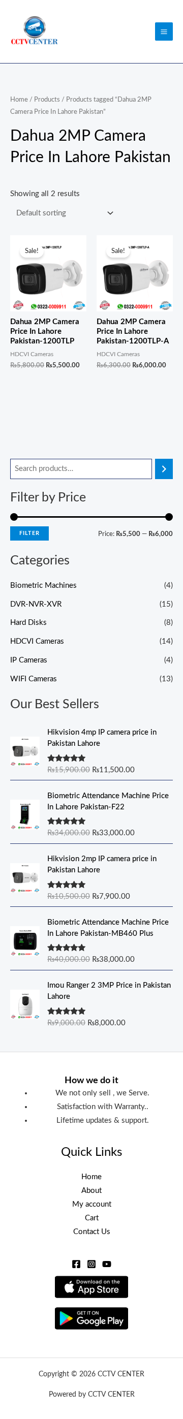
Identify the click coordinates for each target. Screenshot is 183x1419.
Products (47, 99)
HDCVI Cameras (37, 641)
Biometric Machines (43, 585)
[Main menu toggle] (164, 31)
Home (19, 99)
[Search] (164, 469)
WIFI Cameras (33, 679)
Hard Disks (28, 622)
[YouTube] (106, 1264)
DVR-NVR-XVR (36, 604)
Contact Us (91, 1232)
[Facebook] (76, 1264)
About (91, 1190)
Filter (29, 533)
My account (91, 1204)
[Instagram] (91, 1264)
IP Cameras (28, 660)
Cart (92, 1218)
